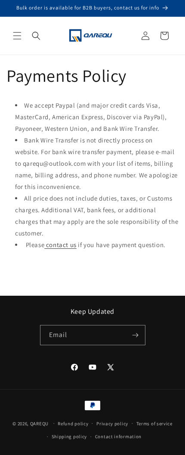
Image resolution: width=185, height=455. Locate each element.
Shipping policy (69, 436)
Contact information (118, 436)
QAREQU (39, 423)
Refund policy (73, 424)
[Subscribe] (135, 335)
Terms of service (154, 424)
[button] (17, 35)
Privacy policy (112, 424)
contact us (60, 245)
